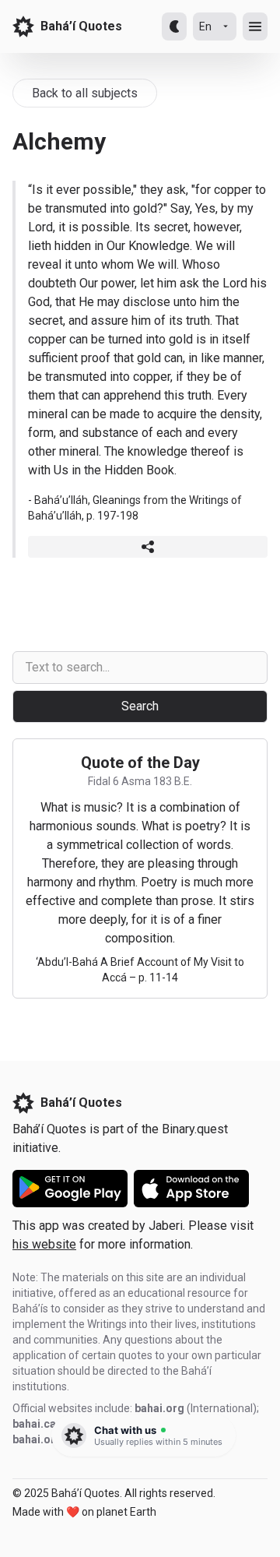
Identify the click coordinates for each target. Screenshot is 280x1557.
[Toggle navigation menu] (255, 26)
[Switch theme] (174, 26)
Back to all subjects (85, 93)
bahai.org (159, 1408)
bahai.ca (34, 1424)
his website (44, 1244)
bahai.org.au (45, 1439)
